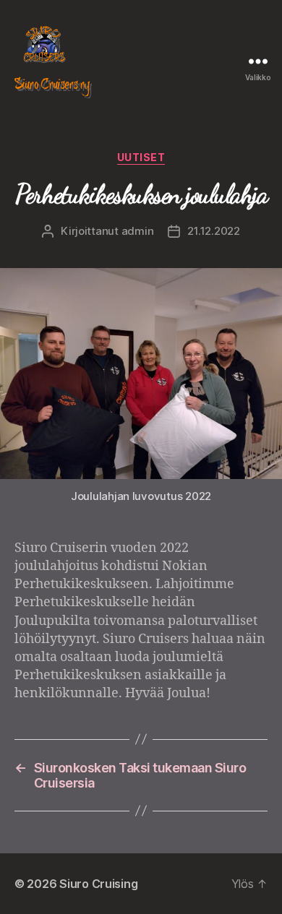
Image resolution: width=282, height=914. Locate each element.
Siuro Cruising (98, 883)
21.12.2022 (213, 231)
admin (137, 231)
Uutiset (141, 157)
